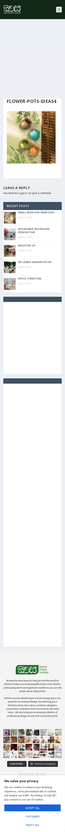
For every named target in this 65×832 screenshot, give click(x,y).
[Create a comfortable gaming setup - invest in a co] (6, 732)
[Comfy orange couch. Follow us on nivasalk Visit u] (6, 747)
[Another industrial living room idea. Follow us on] (36, 739)
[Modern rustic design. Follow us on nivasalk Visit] (21, 754)
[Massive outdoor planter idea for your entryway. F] (36, 732)
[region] (32, 803)
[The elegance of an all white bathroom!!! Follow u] (58, 754)
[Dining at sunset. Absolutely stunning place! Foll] (21, 739)
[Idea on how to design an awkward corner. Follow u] (43, 739)
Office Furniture (30, 278)
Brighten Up (26, 245)
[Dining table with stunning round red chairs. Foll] (21, 747)
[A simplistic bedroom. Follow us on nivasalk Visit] (58, 739)
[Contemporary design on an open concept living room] (58, 747)
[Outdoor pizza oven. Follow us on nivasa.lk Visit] (21, 732)
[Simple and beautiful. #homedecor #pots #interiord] (14, 732)
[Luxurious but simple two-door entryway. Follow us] (36, 754)
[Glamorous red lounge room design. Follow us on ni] (51, 747)
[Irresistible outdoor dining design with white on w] (43, 754)
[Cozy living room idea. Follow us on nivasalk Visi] (28, 754)
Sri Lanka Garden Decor (34, 262)
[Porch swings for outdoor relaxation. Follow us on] (6, 754)
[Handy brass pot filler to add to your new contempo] (51, 732)
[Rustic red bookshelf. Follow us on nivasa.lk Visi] (28, 747)
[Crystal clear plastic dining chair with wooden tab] (14, 739)
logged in (23, 193)
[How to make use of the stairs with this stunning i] (28, 732)
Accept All (33, 808)
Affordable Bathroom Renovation (34, 230)
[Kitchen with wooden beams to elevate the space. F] (58, 732)
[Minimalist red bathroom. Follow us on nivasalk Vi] (14, 747)
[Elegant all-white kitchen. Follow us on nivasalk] (14, 754)
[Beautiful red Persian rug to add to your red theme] (43, 747)
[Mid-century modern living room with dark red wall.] (36, 747)
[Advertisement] (32, 58)
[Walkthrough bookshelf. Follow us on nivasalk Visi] (6, 739)
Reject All (32, 825)
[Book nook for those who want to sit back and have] (43, 732)
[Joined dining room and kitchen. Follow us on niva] (28, 739)
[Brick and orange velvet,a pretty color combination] (51, 739)
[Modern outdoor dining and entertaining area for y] (51, 754)
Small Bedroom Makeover (36, 212)
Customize (32, 816)
